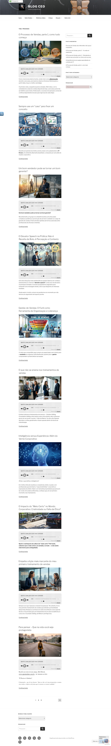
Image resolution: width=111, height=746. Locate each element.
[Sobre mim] (20, 742)
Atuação (58, 18)
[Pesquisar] (89, 35)
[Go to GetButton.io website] (107, 744)
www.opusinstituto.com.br (26, 674)
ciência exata (53, 79)
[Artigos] (34, 738)
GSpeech (58, 147)
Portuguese (14, 1)
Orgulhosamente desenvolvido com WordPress (62, 738)
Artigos (51, 18)
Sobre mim (67, 18)
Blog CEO (36, 6)
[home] (20, 738)
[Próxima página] (59, 700)
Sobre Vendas (28, 18)
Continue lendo (23, 96)
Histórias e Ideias (40, 18)
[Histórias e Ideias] (29, 738)
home (20, 18)
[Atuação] (39, 738)
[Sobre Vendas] (24, 738)
